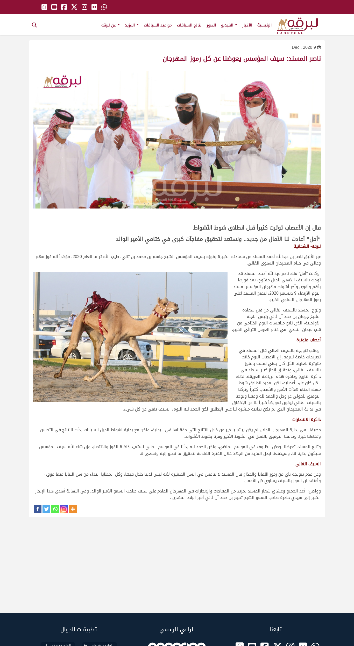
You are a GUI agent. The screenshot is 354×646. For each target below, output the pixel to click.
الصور (211, 25)
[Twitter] (46, 509)
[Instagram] (64, 509)
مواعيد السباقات (158, 25)
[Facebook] (37, 509)
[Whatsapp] (55, 509)
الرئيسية (264, 25)
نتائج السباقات (189, 25)
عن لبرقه (109, 25)
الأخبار (247, 25)
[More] (73, 509)
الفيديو (228, 25)
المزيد (130, 25)
